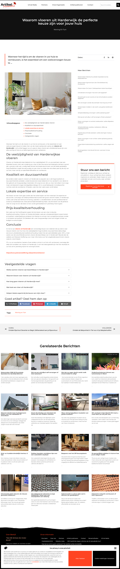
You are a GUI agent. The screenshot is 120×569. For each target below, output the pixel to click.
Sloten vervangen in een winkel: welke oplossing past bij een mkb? (95, 139)
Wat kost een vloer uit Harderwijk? (38, 287)
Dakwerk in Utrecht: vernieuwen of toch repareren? (104, 494)
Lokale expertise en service (34, 128)
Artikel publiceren (76, 5)
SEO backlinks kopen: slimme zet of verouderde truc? (84, 541)
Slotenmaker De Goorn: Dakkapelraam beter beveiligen (95, 88)
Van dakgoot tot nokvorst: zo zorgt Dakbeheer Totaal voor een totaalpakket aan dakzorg (43, 495)
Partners (44, 5)
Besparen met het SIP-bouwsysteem (74, 453)
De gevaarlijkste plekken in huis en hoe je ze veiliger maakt (105, 454)
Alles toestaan (80, 558)
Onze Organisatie (58, 5)
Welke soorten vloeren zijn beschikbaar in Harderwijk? (38, 270)
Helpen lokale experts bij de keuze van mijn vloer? (38, 293)
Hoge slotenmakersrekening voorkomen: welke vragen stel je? (96, 145)
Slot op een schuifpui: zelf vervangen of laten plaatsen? (94, 117)
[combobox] (108, 5)
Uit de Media (32, 5)
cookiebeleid (35, 562)
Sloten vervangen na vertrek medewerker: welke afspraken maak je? (96, 122)
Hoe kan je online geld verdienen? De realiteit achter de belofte (62, 544)
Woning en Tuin (60, 29)
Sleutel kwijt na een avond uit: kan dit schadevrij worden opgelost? (95, 97)
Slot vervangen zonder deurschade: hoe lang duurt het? (95, 102)
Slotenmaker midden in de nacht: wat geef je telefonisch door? (95, 107)
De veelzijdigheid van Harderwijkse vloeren (40, 123)
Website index (60, 541)
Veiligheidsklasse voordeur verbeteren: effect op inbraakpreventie (92, 127)
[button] (115, 548)
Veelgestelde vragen (32, 136)
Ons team (44, 538)
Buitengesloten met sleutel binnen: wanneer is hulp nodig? (94, 150)
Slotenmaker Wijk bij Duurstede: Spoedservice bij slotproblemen (93, 77)
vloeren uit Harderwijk (23, 229)
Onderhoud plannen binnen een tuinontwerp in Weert (103, 373)
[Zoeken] (118, 5)
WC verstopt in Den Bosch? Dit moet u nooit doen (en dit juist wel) (105, 413)
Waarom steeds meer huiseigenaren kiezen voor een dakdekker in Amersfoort (13, 414)
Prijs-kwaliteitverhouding (33, 131)
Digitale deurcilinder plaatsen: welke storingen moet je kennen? (95, 133)
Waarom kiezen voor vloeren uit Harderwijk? (38, 276)
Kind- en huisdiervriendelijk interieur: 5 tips (14, 454)
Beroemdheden (93, 538)
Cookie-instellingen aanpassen (104, 558)
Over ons (53, 538)
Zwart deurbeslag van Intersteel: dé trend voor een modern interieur (43, 413)
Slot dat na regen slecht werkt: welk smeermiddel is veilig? (73, 373)
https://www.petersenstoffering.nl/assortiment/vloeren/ (25, 253)
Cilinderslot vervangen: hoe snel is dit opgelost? (92, 92)
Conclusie (28, 133)
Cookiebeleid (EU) (47, 541)
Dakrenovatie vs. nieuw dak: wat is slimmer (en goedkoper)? (73, 494)
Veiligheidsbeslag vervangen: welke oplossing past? (94, 113)
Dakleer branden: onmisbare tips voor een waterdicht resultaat (44, 454)
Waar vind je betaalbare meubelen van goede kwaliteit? (74, 413)
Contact (90, 5)
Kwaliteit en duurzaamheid (34, 125)
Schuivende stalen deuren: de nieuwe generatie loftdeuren (14, 494)
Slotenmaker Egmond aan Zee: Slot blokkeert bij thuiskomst (93, 83)
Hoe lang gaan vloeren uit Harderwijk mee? (38, 281)
